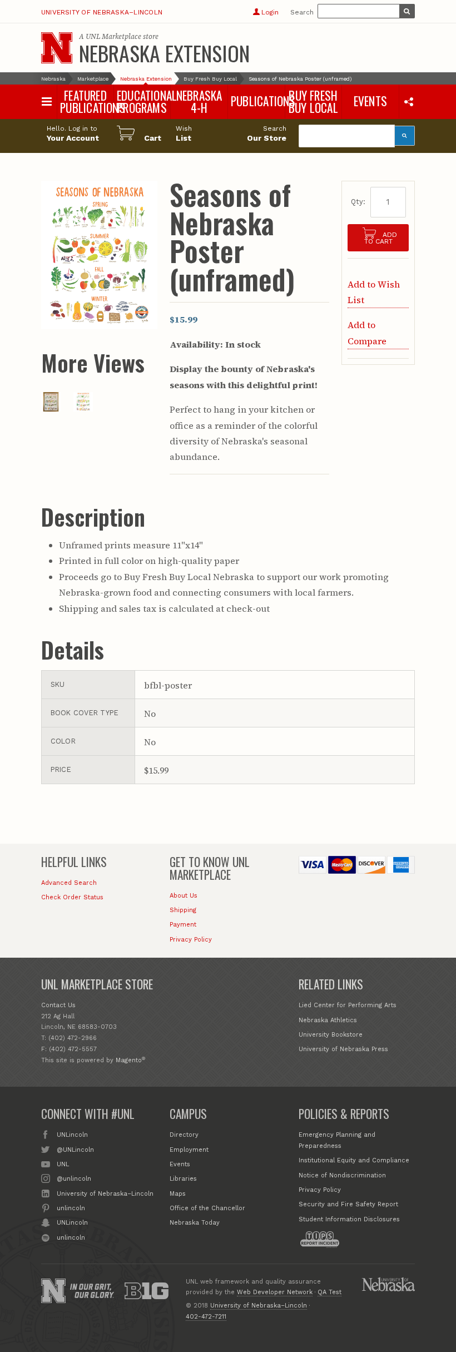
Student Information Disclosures (349, 1219)
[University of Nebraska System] (388, 1284)
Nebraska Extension (164, 52)
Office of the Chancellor (207, 1208)
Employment (189, 1149)
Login (269, 12)
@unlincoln (74, 1178)
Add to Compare (367, 332)
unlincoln (71, 1208)
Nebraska (53, 79)
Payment (183, 924)
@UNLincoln (75, 1149)
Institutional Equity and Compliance (354, 1160)
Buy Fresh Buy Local (210, 79)
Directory (184, 1134)
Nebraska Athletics (328, 1020)
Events (180, 1164)
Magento (129, 1060)
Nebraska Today (195, 1222)
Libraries (183, 1178)
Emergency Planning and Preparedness (337, 1140)
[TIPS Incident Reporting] (320, 1239)
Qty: (358, 201)
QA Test (329, 1292)
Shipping (183, 910)
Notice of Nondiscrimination (342, 1175)
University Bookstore (331, 1034)
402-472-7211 (206, 1316)
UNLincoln (72, 1134)
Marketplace (92, 79)
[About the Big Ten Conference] (146, 1290)
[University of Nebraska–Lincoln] (53, 1291)
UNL (63, 1164)
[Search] (405, 136)
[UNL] (56, 47)
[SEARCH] (407, 11)
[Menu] (47, 101)
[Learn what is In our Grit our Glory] (92, 1290)
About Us (183, 895)
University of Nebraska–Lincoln (101, 12)
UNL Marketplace (113, 36)
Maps (178, 1193)
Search (302, 12)
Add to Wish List (374, 292)
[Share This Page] (408, 101)
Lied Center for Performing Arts (347, 1005)
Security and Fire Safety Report (348, 1204)
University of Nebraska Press (343, 1049)
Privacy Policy (191, 939)
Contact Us (58, 1005)
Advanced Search (69, 883)
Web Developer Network (275, 1292)
